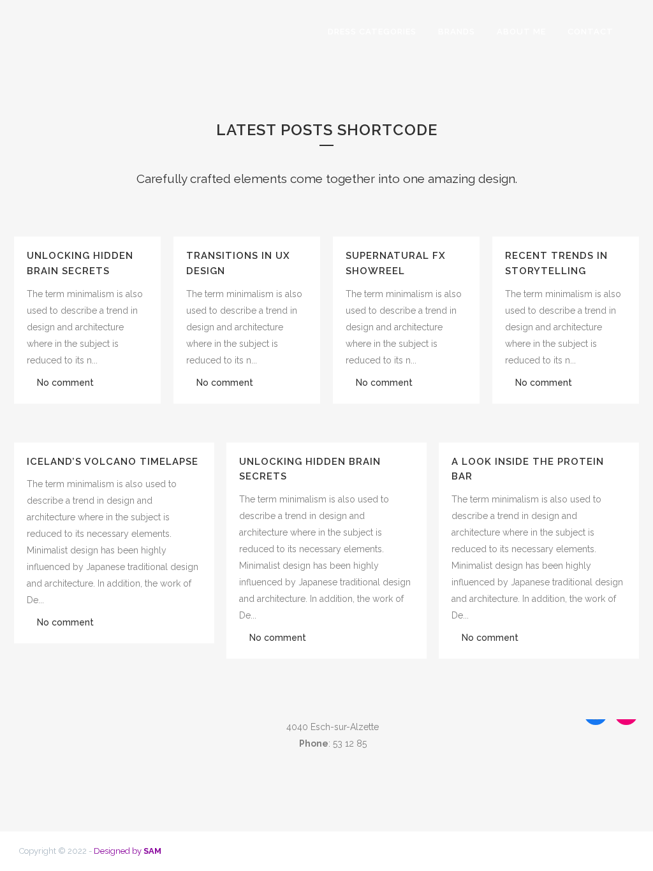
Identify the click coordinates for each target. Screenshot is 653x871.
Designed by (127, 851)
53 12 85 (350, 743)
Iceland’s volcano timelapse (112, 461)
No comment (65, 382)
